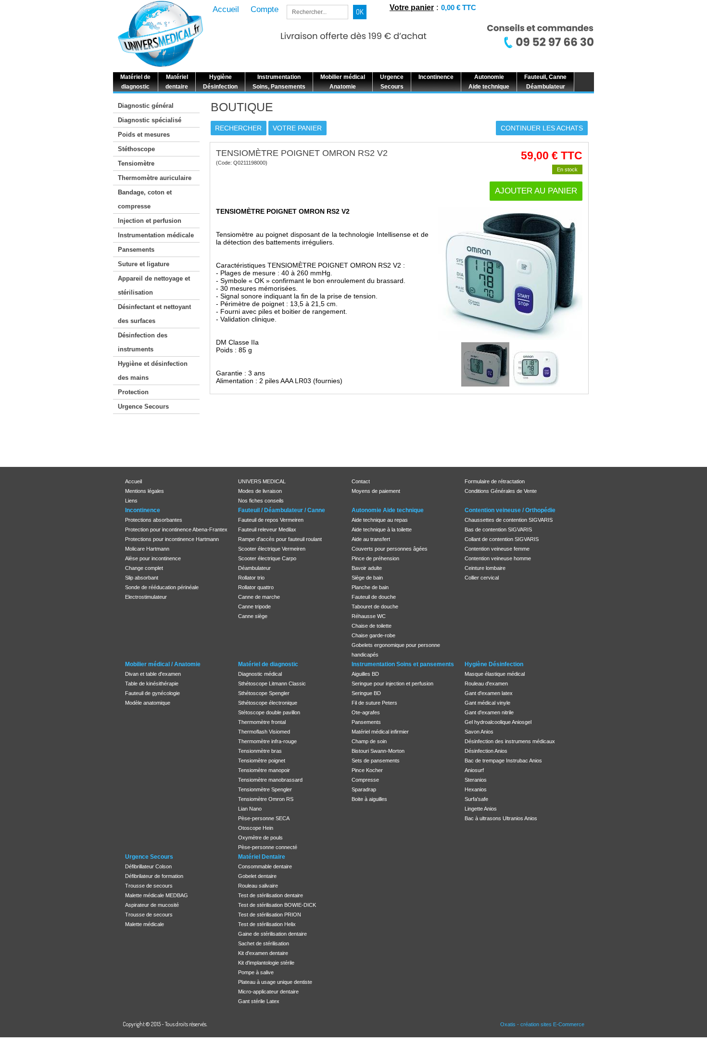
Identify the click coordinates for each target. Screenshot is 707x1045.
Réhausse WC (369, 616)
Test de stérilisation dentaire (270, 895)
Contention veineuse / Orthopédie (510, 510)
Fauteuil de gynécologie (152, 693)
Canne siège (252, 616)
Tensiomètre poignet (261, 760)
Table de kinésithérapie (151, 683)
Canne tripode (254, 606)
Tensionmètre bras (260, 751)
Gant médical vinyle (487, 703)
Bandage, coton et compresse (145, 199)
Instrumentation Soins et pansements (403, 664)
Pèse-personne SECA (264, 818)
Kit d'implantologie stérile (266, 963)
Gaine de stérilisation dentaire (272, 934)
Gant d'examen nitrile (489, 712)
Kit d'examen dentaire (263, 953)
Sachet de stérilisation (263, 943)
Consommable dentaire (265, 866)
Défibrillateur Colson (148, 866)
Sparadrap (364, 789)
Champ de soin (369, 741)
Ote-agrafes (366, 712)
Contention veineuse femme (497, 549)
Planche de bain (370, 587)
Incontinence (142, 510)
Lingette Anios (481, 809)
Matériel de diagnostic (268, 664)
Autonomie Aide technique (388, 510)
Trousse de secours (149, 886)
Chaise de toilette (371, 626)
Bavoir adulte (367, 568)
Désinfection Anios (486, 751)
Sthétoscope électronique (267, 703)
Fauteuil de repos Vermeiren (270, 520)
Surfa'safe (476, 799)
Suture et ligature (143, 264)
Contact (361, 481)
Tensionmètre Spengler (265, 789)
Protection (133, 392)
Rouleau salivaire (258, 886)
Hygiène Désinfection (494, 664)
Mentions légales (144, 491)
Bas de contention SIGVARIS (498, 529)
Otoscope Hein (255, 828)
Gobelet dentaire (257, 876)
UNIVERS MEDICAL (262, 481)
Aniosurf (474, 770)
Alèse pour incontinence (153, 558)
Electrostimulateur (146, 597)
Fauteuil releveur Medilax (267, 529)
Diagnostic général (146, 105)
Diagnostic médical (260, 674)
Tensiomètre (136, 163)
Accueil (133, 481)
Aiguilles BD (365, 674)
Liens (131, 500)
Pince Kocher (367, 770)
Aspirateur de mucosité (152, 905)
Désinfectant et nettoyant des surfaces (154, 313)
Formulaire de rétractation (495, 481)
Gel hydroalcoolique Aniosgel (498, 722)
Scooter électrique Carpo (267, 558)
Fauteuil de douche (374, 597)
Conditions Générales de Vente (501, 491)
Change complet (144, 568)
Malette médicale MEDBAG (156, 895)
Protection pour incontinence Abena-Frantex (176, 529)
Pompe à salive (256, 972)
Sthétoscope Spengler (264, 693)
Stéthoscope (136, 149)
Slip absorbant (141, 578)
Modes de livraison (260, 491)
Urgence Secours (143, 406)
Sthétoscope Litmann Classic (272, 683)
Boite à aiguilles (369, 799)
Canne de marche (259, 597)
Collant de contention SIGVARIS (502, 539)
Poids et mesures (144, 134)
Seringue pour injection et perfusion (392, 683)
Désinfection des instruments (142, 342)
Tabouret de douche (375, 606)
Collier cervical (482, 578)
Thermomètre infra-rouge (267, 741)
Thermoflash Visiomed (264, 732)
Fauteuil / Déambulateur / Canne (281, 510)
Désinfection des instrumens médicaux (510, 741)
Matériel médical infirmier (380, 732)
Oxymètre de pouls (260, 837)
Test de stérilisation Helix (267, 924)
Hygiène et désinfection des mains (153, 370)
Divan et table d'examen (153, 674)
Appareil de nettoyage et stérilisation (154, 285)
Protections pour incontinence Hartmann (172, 539)
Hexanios (476, 789)
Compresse (365, 780)
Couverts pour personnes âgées (390, 549)
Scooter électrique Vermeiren (271, 549)
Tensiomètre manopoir (264, 770)
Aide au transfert (371, 539)
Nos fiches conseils (261, 500)
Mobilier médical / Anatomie (163, 664)
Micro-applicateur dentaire (268, 991)
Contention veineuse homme (498, 558)
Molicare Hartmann (147, 549)
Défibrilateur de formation (154, 876)
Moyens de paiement (376, 491)
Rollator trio (251, 578)
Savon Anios (479, 732)
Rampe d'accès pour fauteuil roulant (280, 539)
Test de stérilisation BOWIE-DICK (277, 905)
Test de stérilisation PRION (269, 914)
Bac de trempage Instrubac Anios (503, 760)
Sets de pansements (376, 760)
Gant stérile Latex (258, 1001)
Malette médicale (144, 924)
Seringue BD (366, 693)
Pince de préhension (375, 558)
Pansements (136, 249)
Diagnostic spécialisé (149, 120)
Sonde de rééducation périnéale (162, 587)
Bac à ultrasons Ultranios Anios (501, 818)
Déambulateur (254, 568)
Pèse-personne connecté (267, 847)
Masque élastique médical (495, 674)
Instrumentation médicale (156, 235)
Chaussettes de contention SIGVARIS (509, 520)
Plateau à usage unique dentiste (275, 982)
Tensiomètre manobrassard (270, 780)
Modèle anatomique (147, 703)
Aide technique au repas (380, 520)
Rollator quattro (256, 587)
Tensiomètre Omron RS (265, 799)
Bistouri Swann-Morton (378, 751)
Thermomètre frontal (262, 722)
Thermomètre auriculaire (154, 177)
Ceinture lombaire (485, 568)
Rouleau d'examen (486, 683)
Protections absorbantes (153, 520)
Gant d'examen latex (489, 693)
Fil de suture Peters (374, 703)
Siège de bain (367, 578)
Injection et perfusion (149, 220)
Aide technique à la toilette (382, 529)
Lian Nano (250, 809)
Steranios (476, 780)
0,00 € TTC (458, 7)
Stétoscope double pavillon (269, 712)
